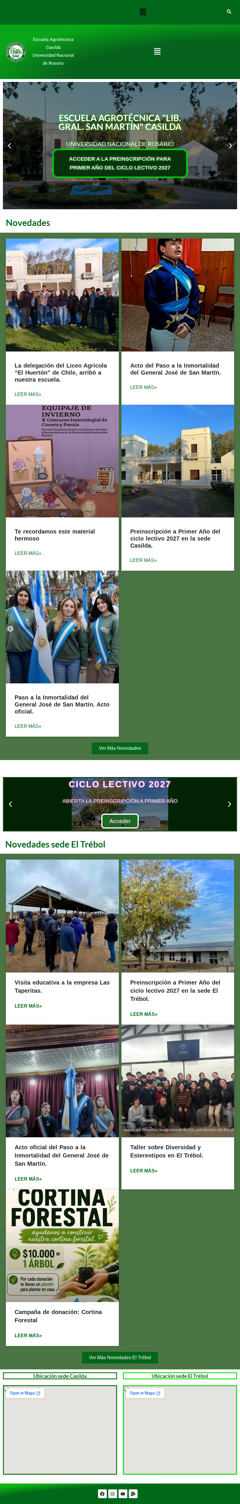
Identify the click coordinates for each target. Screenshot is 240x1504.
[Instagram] (112, 1493)
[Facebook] (102, 1493)
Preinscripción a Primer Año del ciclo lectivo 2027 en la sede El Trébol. (175, 990)
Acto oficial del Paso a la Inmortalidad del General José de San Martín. (62, 1155)
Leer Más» (28, 394)
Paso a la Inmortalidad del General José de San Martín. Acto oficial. (62, 704)
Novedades (28, 222)
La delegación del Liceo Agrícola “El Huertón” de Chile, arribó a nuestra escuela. (61, 372)
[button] (143, 12)
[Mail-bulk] (133, 1493)
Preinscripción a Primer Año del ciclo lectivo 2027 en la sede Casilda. (175, 538)
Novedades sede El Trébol (55, 844)
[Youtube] (123, 1493)
